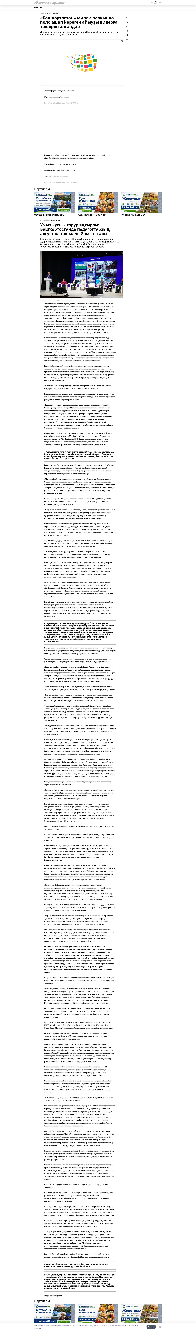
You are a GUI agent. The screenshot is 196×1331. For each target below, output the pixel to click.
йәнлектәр (64, 97)
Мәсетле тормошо (49, 2)
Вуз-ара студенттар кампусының (77, 498)
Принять (151, 1327)
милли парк (54, 97)
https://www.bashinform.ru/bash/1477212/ (61, 103)
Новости (38, 7)
